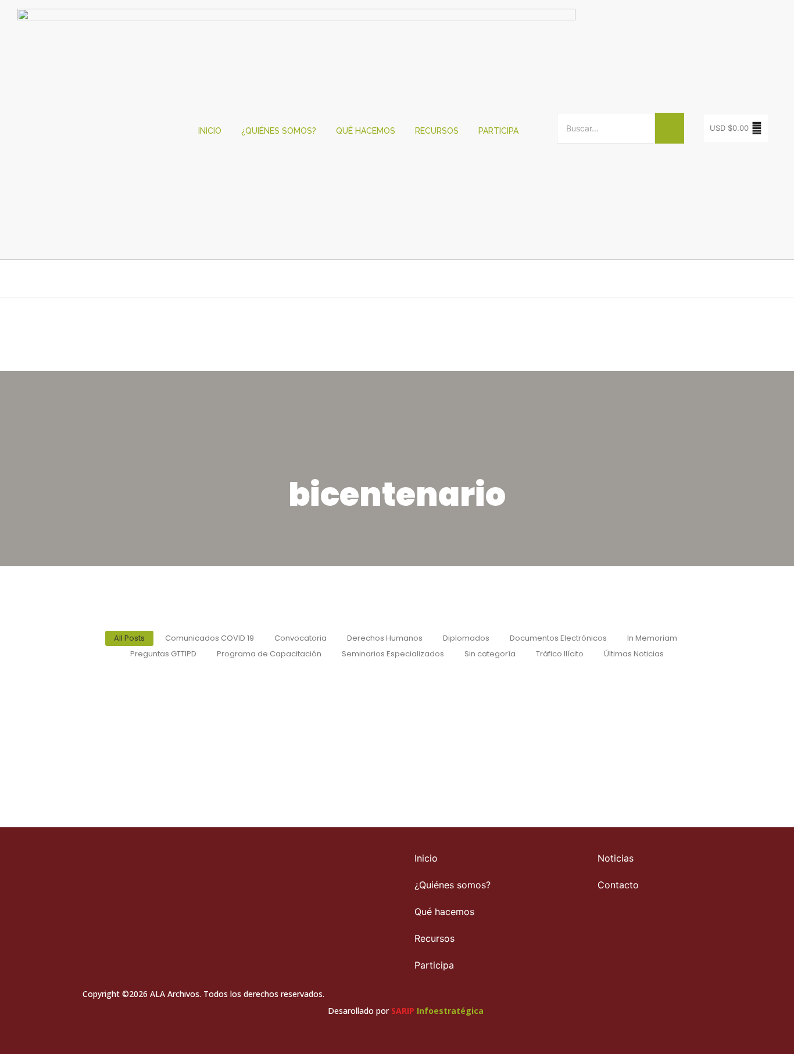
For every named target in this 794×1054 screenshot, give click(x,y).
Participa (498, 130)
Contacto (618, 885)
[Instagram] (665, 941)
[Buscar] (669, 128)
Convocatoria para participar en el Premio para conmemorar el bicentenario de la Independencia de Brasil (395, 702)
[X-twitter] (642, 941)
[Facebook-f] (620, 941)
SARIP (402, 1010)
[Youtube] (688, 941)
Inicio (209, 130)
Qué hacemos (365, 130)
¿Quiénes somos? (278, 130)
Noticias (616, 858)
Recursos (437, 130)
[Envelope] (710, 941)
